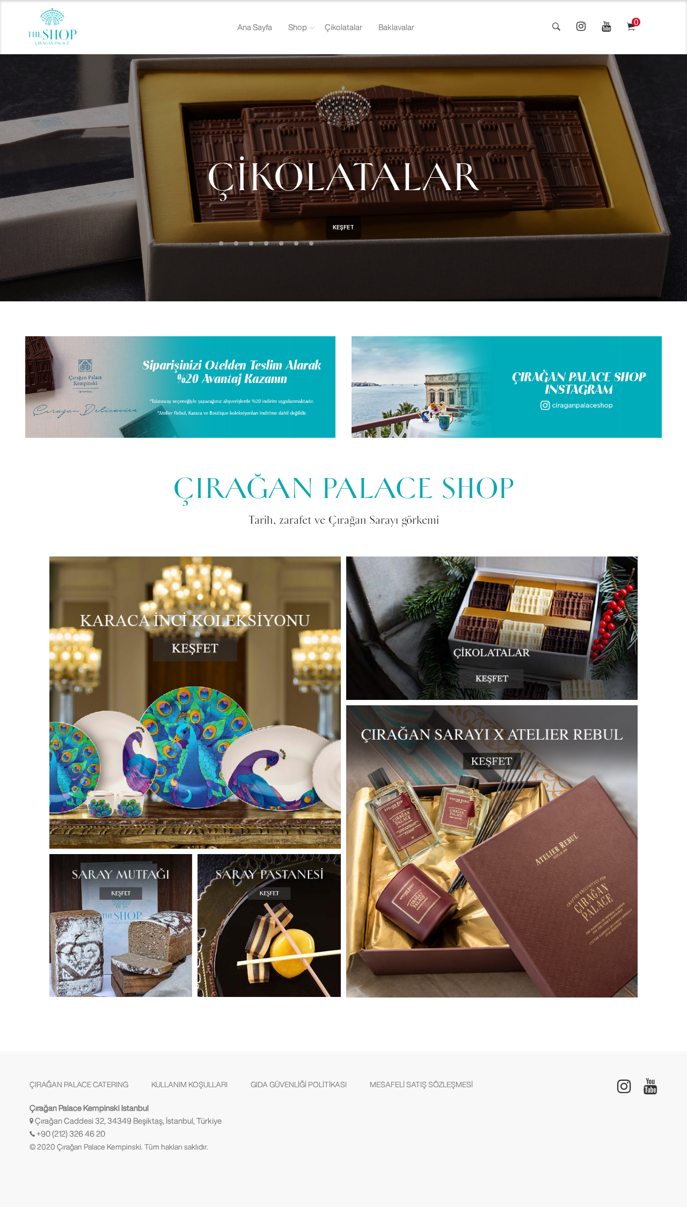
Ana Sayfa (254, 27)
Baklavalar (396, 27)
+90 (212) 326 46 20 (70, 1134)
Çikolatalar (343, 27)
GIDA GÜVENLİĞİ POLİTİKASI (299, 1084)
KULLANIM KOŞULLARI (189, 1084)
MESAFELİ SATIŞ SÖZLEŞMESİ (421, 1084)
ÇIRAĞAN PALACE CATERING (79, 1084)
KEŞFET (343, 227)
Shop (297, 27)
